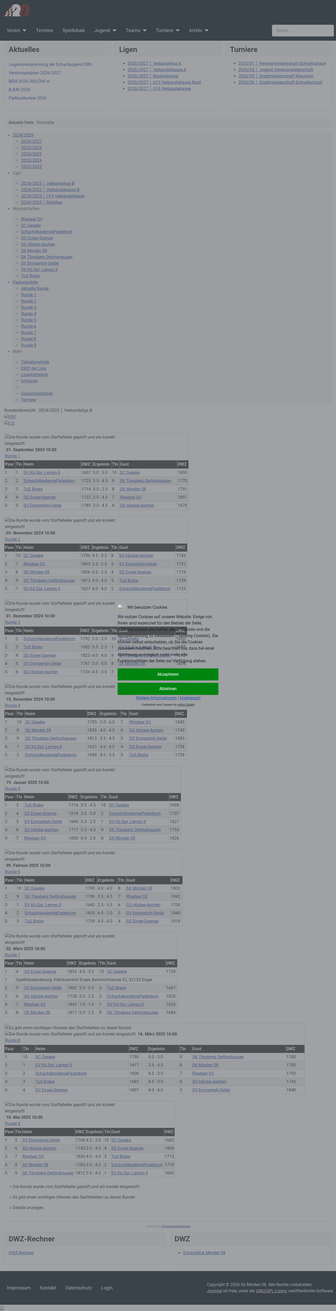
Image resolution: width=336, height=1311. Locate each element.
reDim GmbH (186, 704)
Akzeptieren (168, 674)
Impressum (190, 697)
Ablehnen (168, 688)
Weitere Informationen (156, 697)
